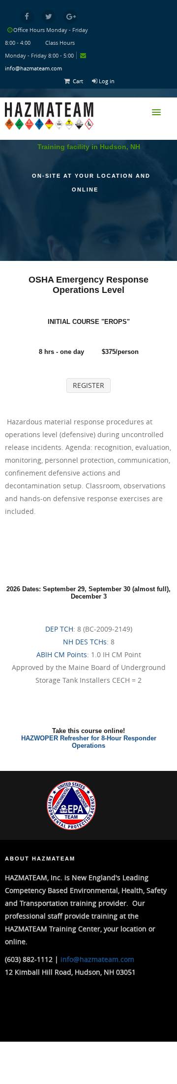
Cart (78, 81)
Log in (107, 81)
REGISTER (88, 385)
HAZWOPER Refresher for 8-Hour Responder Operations (88, 741)
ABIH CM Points (61, 654)
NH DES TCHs (85, 641)
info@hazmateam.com (33, 68)
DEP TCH (59, 629)
